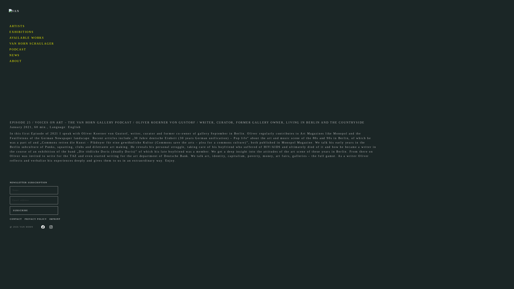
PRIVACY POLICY (36, 219)
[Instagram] (51, 227)
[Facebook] (43, 227)
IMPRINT (54, 219)
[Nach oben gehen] (508, 283)
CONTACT (16, 219)
